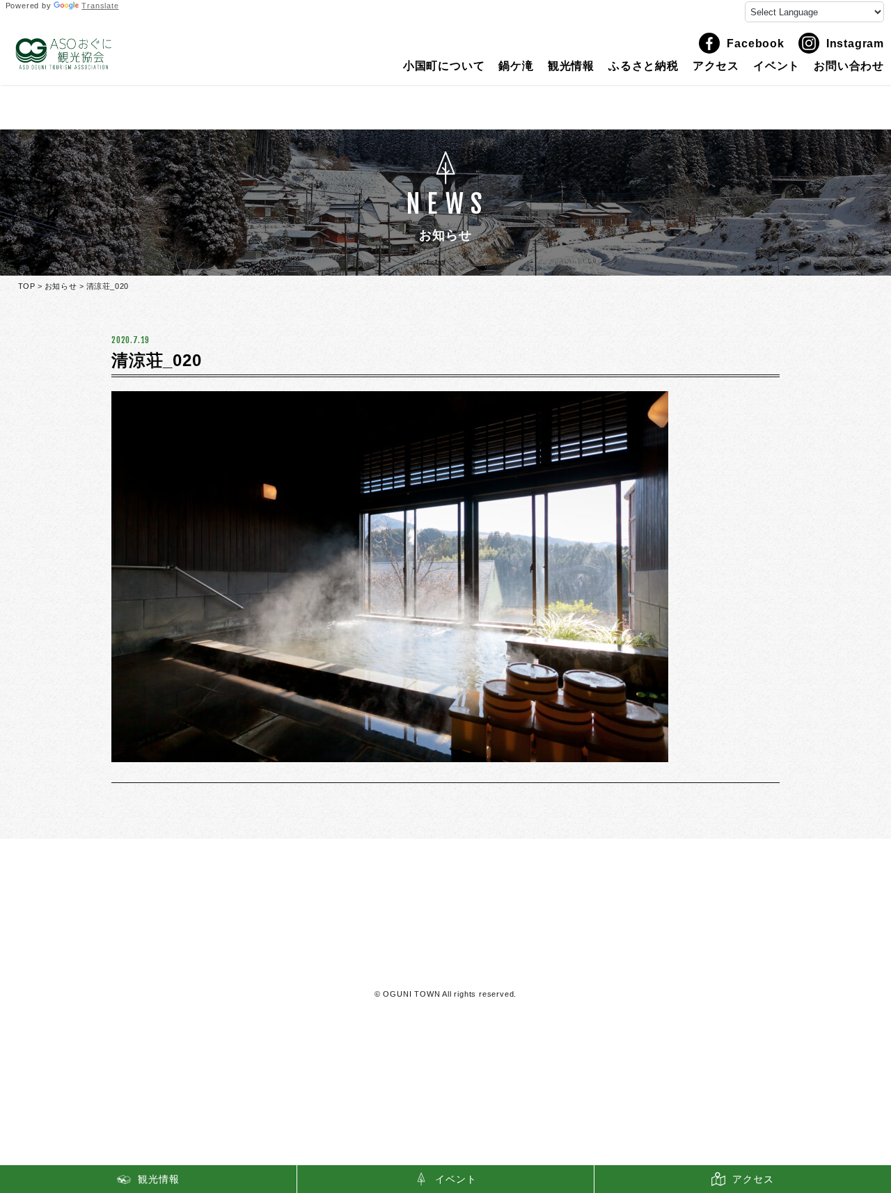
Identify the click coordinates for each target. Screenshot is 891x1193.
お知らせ (61, 286)
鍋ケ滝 (515, 66)
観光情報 (571, 66)
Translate (99, 5)
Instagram (855, 43)
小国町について (444, 66)
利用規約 (445, 967)
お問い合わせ (849, 66)
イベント (776, 66)
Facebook (755, 43)
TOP (27, 286)
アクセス (716, 66)
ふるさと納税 (643, 66)
